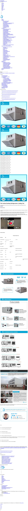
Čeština (2, 6)
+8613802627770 (6, 492)
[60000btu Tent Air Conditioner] (5, 457)
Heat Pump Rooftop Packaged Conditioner (7, 463)
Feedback (3, 481)
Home (2, 475)
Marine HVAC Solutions (6, 65)
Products (3, 20)
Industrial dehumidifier (5, 30)
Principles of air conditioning (6, 33)
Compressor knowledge (6, 39)
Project (4, 49)
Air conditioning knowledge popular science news (9, 56)
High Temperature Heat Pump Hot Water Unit (7, 82)
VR (2, 69)
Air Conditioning (5, 22)
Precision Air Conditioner (5, 84)
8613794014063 (2, 0)
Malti (2, 9)
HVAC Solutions (4, 479)
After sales (4, 54)
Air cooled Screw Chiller (6, 26)
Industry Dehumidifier (5, 25)
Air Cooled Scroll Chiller (5, 75)
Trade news (4, 60)
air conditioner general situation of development (8, 37)
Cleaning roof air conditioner (6, 51)
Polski (2, 7)
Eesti (2, 8)
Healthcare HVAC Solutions (6, 62)
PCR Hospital (4, 27)
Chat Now (1, 206)
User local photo (5, 52)
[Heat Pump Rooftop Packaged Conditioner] (7, 462)
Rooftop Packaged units (6, 29)
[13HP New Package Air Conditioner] (6, 458)
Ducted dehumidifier (5, 32)
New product (4, 47)
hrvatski (3, 5)
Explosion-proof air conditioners (7, 45)
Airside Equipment (5, 24)
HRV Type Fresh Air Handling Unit (7, 23)
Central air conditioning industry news (7, 46)
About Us (3, 19)
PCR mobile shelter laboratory (6, 59)
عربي (2, 10)
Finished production (5, 50)
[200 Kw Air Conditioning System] (6, 461)
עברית (2, 4)
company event (5, 48)
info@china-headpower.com (3, 1)
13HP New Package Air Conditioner (6, 459)
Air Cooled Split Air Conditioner (7, 80)
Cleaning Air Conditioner (5, 87)
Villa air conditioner (5, 35)
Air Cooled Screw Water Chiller (7, 31)
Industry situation (5, 43)
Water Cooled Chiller (5, 21)
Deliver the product (5, 58)
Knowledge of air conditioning (6, 40)
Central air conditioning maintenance (7, 38)
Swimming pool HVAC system (6, 55)
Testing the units (5, 53)
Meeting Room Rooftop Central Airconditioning (5, 452)
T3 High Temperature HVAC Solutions (7, 67)
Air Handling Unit (5, 81)
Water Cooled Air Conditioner (6, 79)
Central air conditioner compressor (7, 42)
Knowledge (3, 28)
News (2, 477)
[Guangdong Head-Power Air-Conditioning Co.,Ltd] (1, 16)
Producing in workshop (6, 57)
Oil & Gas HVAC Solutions (6, 64)
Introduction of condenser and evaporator (8, 34)
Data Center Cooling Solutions (6, 66)
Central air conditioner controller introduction (8, 44)
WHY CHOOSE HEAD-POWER (6, 68)
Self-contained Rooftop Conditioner (6, 460)
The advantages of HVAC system (7, 41)
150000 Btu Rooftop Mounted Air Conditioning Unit (8, 456)
